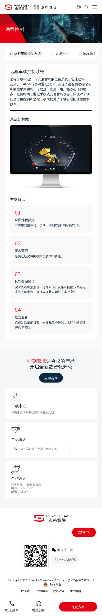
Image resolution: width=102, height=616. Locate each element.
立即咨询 (51, 377)
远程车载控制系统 (27, 53)
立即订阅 (84, 532)
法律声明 (43, 591)
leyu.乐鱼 (55, 584)
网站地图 (75, 591)
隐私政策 (59, 591)
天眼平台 (62, 53)
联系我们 (26, 591)
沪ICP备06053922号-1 (81, 580)
